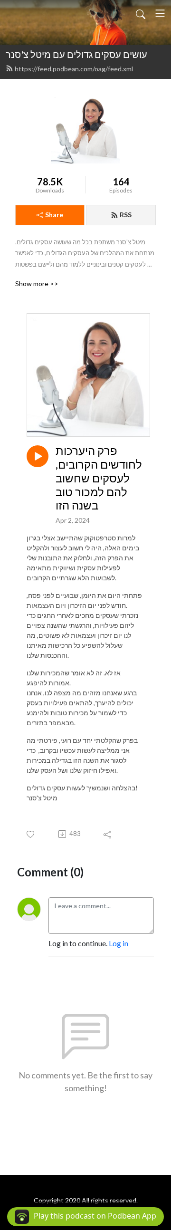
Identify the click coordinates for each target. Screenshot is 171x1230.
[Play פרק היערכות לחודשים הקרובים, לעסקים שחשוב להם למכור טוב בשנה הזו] (37, 456)
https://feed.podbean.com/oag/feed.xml (74, 69)
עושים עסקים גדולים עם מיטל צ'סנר (76, 54)
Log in (118, 943)
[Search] (140, 13)
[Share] (108, 834)
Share (54, 215)
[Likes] (31, 834)
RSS (126, 215)
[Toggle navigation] (160, 13)
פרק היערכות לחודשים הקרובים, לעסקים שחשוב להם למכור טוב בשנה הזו (99, 478)
